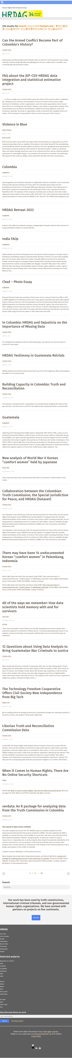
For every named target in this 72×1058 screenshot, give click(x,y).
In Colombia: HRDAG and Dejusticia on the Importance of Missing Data (34, 324)
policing (4, 624)
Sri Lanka (2, 999)
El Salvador (3, 968)
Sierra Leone (4, 991)
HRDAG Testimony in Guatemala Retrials (33, 355)
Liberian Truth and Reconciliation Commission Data (28, 728)
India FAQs (10, 239)
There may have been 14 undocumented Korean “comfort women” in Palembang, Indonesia (33, 557)
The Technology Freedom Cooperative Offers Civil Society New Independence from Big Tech (32, 693)
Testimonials (4, 949)
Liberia (2, 984)
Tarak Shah (5, 617)
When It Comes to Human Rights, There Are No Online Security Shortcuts (35, 773)
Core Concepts (4, 936)
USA (1, 1007)
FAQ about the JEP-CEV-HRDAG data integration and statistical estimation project (31, 80)
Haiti (1, 973)
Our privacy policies (17, 1021)
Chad (1, 963)
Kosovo (2, 981)
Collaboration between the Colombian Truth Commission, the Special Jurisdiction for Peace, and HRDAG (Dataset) (35, 495)
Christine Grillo (6, 50)
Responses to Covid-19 (7, 961)
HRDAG (4, 780)
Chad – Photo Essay (17, 282)
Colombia (9, 167)
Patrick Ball (5, 468)
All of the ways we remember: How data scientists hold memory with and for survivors (32, 607)
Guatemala (10, 417)
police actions (6, 137)
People (2, 939)
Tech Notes (3, 946)
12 (41, 873)
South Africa (3, 994)
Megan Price (6, 702)
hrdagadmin (5, 172)
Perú (1, 989)
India (1, 976)
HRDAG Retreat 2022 (18, 210)
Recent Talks (4, 944)
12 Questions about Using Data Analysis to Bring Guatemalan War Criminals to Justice (35, 649)
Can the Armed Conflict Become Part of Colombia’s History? (32, 42)
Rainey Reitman (6, 130)
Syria (1, 1002)
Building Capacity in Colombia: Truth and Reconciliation (34, 386)
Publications (4, 941)
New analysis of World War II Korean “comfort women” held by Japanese (30, 460)
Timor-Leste (3, 1004)
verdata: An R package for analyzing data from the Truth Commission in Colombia (34, 808)
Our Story (3, 934)
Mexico (2, 986)
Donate (36, 918)
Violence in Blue (14, 124)
